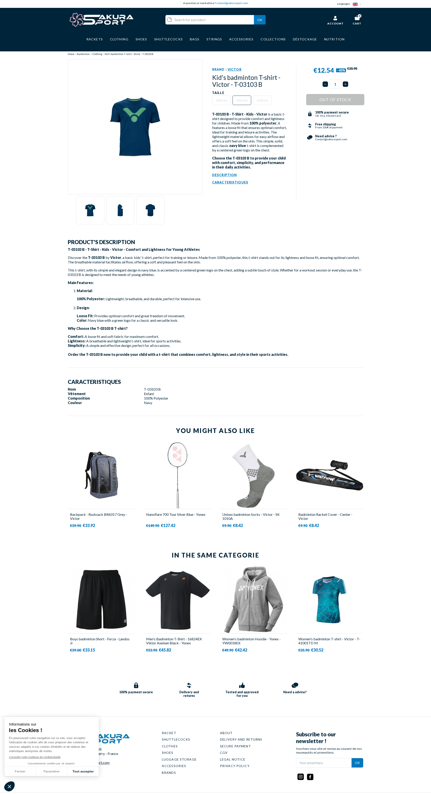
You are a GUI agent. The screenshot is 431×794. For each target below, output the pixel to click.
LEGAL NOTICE (232, 759)
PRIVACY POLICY (235, 766)
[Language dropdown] (358, 4)
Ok (259, 20)
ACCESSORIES (174, 766)
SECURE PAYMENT (235, 746)
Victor (235, 69)
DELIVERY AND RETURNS (241, 739)
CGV (224, 753)
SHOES (168, 753)
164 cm (262, 100)
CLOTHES (170, 746)
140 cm (221, 100)
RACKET (169, 733)
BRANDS (169, 772)
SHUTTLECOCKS (176, 739)
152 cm (242, 100)
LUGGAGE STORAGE (179, 759)
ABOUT (226, 733)
